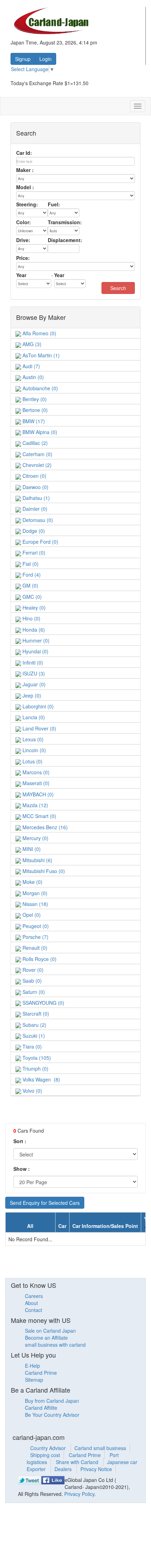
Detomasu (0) (37, 519)
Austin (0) (32, 376)
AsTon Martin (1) (40, 355)
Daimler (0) (34, 508)
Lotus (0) (31, 761)
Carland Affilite (41, 1407)
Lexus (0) (32, 739)
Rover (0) (32, 969)
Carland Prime (41, 1372)
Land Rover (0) (38, 728)
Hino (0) (30, 618)
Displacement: (65, 239)
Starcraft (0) (35, 1013)
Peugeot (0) (35, 925)
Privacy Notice (96, 1468)
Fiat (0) (30, 563)
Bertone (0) (34, 409)
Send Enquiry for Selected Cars (45, 1202)
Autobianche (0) (39, 388)
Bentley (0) (34, 399)
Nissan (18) (34, 903)
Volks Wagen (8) (40, 1079)
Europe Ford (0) (39, 541)
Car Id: (24, 152)
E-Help (32, 1365)
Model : (25, 187)
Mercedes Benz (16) (44, 827)
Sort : (19, 1141)
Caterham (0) (36, 454)
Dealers (63, 1468)
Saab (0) (31, 980)
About (31, 1302)
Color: (23, 222)
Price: (23, 257)
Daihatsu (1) (35, 497)
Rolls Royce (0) (39, 958)
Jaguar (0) (33, 684)
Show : (21, 1168)
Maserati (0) (35, 783)
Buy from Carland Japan (52, 1400)
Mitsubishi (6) (36, 860)
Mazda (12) (34, 805)
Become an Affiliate (46, 1337)
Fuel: (54, 204)
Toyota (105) (36, 1057)
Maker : (25, 169)
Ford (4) (31, 574)
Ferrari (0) (33, 552)
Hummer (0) (35, 640)
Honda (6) (33, 629)
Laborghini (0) (37, 706)
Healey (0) (33, 607)
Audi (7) (30, 366)
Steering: (27, 204)
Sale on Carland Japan (50, 1330)
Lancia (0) (33, 717)
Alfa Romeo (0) (38, 333)
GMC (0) (31, 596)
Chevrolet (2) (36, 464)
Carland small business (100, 1447)
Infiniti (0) (32, 662)
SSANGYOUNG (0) (42, 1002)
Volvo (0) (31, 1090)
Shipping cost (45, 1454)
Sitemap (34, 1379)
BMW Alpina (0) (39, 431)
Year (21, 275)
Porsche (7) (34, 936)
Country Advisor (48, 1447)
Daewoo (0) (34, 486)
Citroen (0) (33, 475)
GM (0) (29, 585)
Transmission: (65, 222)
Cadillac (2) (34, 442)
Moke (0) (31, 881)
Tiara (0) (31, 1046)
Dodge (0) (33, 530)
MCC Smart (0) (38, 815)
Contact (33, 1309)
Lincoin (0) (33, 750)
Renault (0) (34, 947)
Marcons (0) (35, 772)
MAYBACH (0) (37, 794)
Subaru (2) (33, 1024)
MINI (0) (31, 848)
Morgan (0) (34, 893)
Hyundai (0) (34, 651)
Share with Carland (78, 1461)
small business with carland (55, 1344)
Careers (34, 1295)
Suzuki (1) (33, 1035)
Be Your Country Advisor (52, 1414)
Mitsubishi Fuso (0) (43, 870)
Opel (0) (31, 914)
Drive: (23, 239)
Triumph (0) (34, 1068)
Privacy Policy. (80, 1493)
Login (45, 58)
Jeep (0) (31, 695)
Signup (23, 58)
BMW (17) (33, 421)
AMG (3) (31, 344)
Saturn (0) (33, 991)
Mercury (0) (34, 838)
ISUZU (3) (33, 673)
